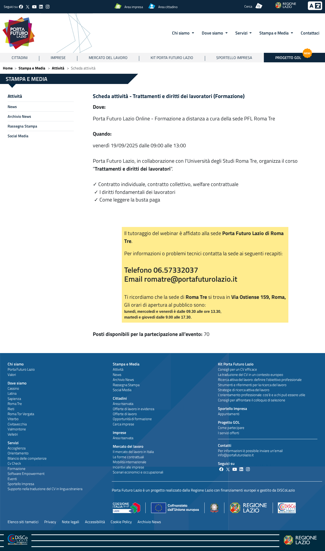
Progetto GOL (292, 56)
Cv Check (14, 463)
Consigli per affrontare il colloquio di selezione (251, 400)
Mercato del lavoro (108, 57)
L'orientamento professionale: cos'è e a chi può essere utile (261, 395)
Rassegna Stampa (22, 126)
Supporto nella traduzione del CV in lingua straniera (45, 489)
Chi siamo (16, 364)
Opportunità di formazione (132, 419)
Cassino (13, 388)
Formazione (16, 468)
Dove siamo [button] (213, 33)
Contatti (224, 445)
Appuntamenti (228, 414)
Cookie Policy (121, 522)
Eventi (12, 479)
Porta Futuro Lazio (21, 369)
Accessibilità (95, 522)
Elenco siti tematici (23, 522)
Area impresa (133, 6)
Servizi (13, 443)
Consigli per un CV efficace (237, 369)
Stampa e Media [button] (274, 33)
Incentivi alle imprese (128, 467)
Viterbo (13, 419)
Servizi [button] (241, 33)
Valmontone (17, 429)
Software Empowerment (26, 473)
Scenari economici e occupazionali (138, 472)
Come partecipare (231, 427)
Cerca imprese (123, 424)
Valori (12, 374)
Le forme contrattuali (128, 457)
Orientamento (18, 453)
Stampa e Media (32, 68)
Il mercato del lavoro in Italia (133, 451)
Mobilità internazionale (129, 462)
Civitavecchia (17, 424)
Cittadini (20, 57)
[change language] (315, 8)
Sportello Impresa (234, 57)
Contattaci (310, 33)
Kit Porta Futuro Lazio (172, 57)
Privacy (50, 522)
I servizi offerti (228, 433)
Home (8, 68)
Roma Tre (15, 403)
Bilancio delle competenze (27, 458)
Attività (58, 68)
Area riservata (123, 403)
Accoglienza (16, 448)
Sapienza (14, 398)
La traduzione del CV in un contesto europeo (250, 374)
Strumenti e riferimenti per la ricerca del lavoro (252, 385)
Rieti (11, 409)
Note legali (70, 522)
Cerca (248, 6)
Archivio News (19, 116)
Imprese (58, 57)
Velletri (13, 434)
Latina (12, 393)
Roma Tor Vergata (21, 414)
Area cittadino (167, 6)
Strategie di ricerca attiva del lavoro (243, 390)
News (12, 106)
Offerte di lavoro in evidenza (133, 409)
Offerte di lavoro (125, 414)
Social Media (18, 136)
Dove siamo (17, 383)
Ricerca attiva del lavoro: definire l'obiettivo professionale (260, 379)
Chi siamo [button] (181, 33)
